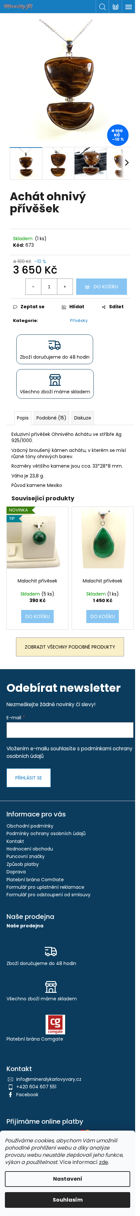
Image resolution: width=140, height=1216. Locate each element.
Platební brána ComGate (35, 879)
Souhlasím (68, 1200)
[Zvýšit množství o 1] (65, 287)
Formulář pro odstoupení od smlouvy (49, 894)
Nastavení (67, 1179)
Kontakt (15, 841)
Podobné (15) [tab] (51, 418)
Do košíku (106, 286)
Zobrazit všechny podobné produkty (70, 647)
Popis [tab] (23, 418)
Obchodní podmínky (30, 826)
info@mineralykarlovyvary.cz (48, 1079)
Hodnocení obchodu (30, 849)
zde (103, 1162)
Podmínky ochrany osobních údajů (46, 833)
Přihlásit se (28, 778)
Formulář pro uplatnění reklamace (45, 887)
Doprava (16, 871)
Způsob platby (23, 864)
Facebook (27, 1094)
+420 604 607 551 (36, 1086)
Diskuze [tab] (82, 418)
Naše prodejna (25, 925)
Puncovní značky (26, 856)
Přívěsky (79, 320)
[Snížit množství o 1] (33, 287)
